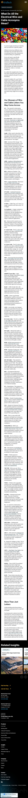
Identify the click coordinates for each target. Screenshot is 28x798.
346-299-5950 (4, 709)
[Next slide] (25, 677)
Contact (3, 772)
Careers (2, 765)
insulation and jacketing (15, 408)
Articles (2, 747)
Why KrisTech (4, 760)
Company (3, 758)
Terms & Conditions (22, 785)
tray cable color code (10, 320)
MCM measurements (13, 342)
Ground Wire (4, 735)
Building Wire (4, 728)
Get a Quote (3, 774)
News (2, 767)
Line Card (3, 726)
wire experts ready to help (15, 632)
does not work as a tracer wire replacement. (13, 464)
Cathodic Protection (5, 730)
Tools (2, 754)
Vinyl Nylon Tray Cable (14, 550)
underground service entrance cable (13, 427)
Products (3, 724)
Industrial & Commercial (7, 7)
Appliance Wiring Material (14, 161)
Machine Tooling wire (13, 349)
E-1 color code (19, 229)
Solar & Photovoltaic (5, 737)
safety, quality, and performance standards (11, 513)
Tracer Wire (3, 740)
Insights (3, 745)
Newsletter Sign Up (5, 751)
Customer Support (5, 779)
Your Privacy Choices (10, 794)
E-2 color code (19, 244)
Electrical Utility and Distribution (8, 733)
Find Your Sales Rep (5, 777)
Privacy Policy (14, 785)
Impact (2, 763)
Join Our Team (5, 689)
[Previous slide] (21, 677)
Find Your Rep (4, 685)
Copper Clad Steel (12, 181)
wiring (11, 176)
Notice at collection (6, 796)
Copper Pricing (4, 749)
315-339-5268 (4, 699)
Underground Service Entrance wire (13, 533)
